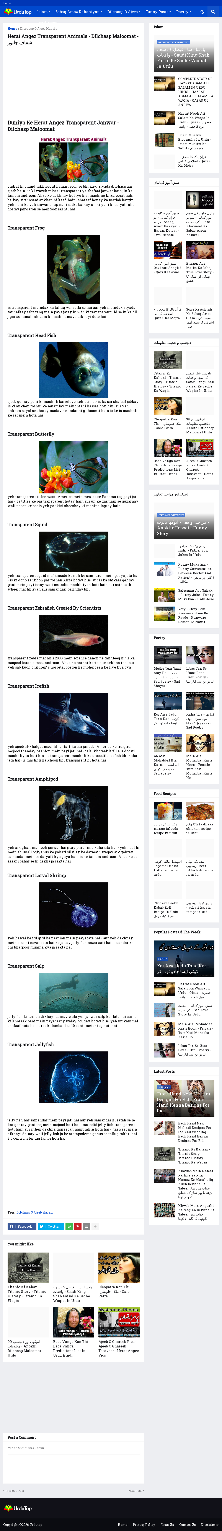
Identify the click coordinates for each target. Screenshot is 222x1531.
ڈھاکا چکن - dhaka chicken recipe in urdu (200, 828)
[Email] (86, 1226)
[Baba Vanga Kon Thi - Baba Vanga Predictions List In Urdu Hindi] (73, 1322)
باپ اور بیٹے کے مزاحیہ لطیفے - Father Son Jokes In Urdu (193, 550)
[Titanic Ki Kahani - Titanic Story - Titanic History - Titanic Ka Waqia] (28, 1268)
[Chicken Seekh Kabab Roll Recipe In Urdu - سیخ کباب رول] (168, 890)
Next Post (135, 1490)
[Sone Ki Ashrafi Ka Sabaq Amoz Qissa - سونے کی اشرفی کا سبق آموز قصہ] (200, 296)
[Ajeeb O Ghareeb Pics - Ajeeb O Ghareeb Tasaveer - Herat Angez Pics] (119, 1322)
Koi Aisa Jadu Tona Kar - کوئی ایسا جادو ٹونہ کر (166, 718)
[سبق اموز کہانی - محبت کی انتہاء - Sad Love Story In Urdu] (164, 1010)
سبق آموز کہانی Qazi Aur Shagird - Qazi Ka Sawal (167, 267)
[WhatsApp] (69, 1226)
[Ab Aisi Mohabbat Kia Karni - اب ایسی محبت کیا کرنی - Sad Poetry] (168, 743)
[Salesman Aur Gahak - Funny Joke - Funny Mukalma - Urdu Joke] (164, 595)
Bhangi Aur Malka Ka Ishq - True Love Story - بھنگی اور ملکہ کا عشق (200, 272)
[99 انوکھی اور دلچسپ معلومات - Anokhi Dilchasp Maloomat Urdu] (28, 1322)
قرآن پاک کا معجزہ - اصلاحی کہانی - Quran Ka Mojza (194, 161)
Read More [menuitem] (47, 22)
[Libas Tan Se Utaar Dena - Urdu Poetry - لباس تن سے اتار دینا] (200, 655)
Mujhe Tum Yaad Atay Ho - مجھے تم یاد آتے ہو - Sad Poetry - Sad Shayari (167, 677)
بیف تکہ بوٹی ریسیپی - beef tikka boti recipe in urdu (199, 868)
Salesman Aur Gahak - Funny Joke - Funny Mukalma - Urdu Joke (196, 594)
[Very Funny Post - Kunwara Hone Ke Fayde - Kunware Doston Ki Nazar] (164, 614)
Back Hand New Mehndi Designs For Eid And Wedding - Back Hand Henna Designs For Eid (194, 1132)
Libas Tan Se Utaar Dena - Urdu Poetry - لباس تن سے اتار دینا (200, 674)
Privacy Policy (144, 1525)
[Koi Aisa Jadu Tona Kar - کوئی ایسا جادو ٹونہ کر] (168, 701)
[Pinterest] (78, 1226)
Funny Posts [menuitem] (156, 11)
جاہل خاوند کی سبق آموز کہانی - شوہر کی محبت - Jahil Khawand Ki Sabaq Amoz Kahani (200, 224)
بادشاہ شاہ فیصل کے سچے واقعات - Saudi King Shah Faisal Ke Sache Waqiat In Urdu (72, 1294)
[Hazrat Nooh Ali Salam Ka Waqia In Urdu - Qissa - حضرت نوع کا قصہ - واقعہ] (164, 118)
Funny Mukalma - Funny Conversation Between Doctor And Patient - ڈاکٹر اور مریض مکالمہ (196, 573)
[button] (202, 11)
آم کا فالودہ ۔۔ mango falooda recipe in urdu (167, 828)
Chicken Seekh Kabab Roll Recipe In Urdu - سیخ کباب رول (167, 909)
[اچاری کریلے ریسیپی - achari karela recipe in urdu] (200, 890)
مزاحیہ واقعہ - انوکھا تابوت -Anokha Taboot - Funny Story (183, 527)
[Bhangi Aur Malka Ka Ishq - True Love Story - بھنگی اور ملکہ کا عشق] (200, 250)
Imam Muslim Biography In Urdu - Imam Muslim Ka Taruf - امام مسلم (194, 141)
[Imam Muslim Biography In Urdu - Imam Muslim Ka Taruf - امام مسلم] (164, 140)
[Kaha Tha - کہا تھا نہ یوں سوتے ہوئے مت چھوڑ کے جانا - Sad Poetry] (200, 701)
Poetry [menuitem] (182, 11)
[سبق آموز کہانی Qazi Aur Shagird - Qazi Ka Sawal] (168, 250)
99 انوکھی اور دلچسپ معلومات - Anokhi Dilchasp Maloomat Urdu (24, 1348)
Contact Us (187, 1525)
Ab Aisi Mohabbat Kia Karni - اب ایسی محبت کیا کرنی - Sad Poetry (166, 764)
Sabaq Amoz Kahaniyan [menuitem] (78, 11)
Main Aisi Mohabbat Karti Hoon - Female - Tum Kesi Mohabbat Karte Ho (199, 767)
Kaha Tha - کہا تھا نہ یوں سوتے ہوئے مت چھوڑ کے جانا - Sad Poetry (200, 720)
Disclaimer (210, 1525)
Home (7, 3)
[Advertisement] (74, 84)
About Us (167, 1525)
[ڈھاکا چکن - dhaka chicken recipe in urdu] (200, 811)
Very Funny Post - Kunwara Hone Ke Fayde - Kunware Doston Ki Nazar (193, 615)
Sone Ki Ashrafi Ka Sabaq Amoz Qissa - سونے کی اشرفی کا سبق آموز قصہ (200, 318)
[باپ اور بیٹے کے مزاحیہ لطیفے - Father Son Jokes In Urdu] (164, 551)
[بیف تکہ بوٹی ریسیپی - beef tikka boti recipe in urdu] (200, 848)
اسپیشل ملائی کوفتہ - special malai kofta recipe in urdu (168, 868)
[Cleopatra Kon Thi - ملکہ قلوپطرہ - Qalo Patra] (119, 1268)
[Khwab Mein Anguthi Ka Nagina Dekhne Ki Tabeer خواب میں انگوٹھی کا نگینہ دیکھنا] (164, 1210)
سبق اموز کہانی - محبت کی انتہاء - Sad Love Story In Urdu (195, 1009)
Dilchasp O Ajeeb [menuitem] (123, 11)
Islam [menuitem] (42, 11)
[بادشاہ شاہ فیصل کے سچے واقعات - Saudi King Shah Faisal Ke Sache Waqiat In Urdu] (73, 1268)
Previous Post (14, 1490)
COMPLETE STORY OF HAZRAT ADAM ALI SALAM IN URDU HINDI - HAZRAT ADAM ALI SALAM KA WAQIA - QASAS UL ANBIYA (195, 91)
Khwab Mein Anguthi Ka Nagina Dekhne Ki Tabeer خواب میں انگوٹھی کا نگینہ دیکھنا (196, 1212)
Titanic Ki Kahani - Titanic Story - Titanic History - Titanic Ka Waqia (27, 1294)
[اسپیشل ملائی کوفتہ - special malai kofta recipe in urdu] (168, 848)
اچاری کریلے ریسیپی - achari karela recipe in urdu (199, 907)
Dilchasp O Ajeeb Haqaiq (38, 28)
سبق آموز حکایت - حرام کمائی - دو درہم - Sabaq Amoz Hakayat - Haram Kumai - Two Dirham (167, 224)
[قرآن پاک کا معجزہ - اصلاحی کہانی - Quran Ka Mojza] (164, 162)
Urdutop (35, 1525)
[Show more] (95, 1226)
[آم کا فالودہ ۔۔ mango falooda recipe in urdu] (168, 811)
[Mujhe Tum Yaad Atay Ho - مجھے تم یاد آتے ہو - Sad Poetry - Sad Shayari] (168, 655)
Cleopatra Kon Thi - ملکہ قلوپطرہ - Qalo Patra (115, 1291)
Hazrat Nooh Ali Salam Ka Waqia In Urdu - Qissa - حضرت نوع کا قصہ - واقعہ (194, 120)
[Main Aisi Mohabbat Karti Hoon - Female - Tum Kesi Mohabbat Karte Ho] (200, 743)
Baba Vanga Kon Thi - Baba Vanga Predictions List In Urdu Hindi (71, 1348)
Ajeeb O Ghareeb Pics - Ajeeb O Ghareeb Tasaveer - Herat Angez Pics (118, 1348)
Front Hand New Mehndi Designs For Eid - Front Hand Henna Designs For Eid (183, 1102)
